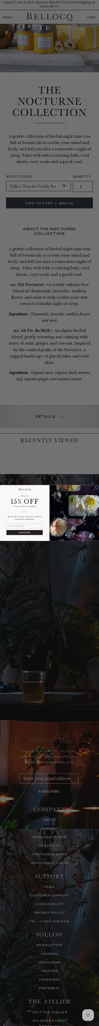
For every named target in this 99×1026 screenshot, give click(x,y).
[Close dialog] (96, 487)
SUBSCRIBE (24, 532)
